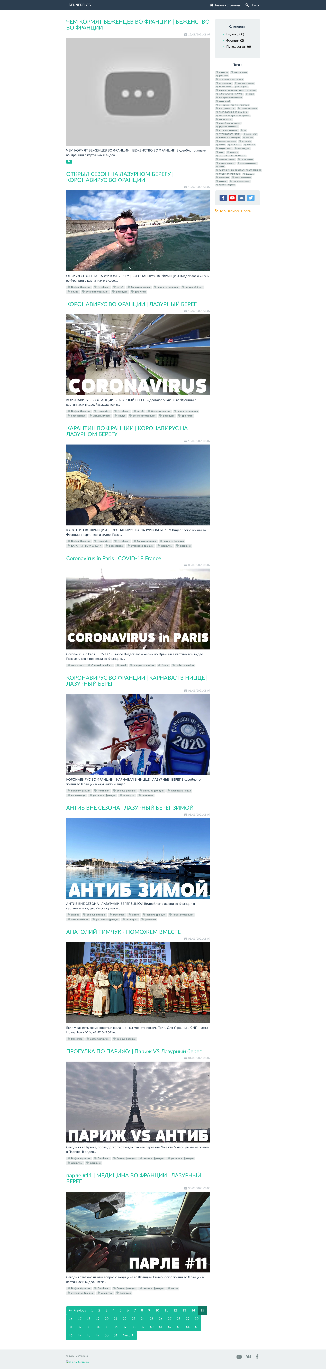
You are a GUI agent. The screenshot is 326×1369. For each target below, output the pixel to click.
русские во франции (97, 292)
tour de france (225, 87)
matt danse (236, 145)
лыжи (221, 167)
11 (166, 1310)
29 (187, 1318)
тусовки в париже (227, 185)
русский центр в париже (229, 123)
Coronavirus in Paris (102, 665)
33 (88, 1327)
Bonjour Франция (80, 287)
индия (251, 94)
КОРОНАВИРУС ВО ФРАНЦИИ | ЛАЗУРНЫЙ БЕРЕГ (131, 304)
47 (80, 1335)
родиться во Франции (228, 127)
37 (124, 1327)
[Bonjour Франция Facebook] (256, 1358)
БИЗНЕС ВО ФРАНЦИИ (229, 138)
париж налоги (246, 159)
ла (244, 130)
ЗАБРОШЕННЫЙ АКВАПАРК (232, 156)
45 (196, 1327)
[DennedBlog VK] (248, 1358)
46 (71, 1335)
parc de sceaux (225, 119)
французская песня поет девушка (234, 105)
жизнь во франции (167, 287)
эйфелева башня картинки (231, 79)
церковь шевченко (227, 141)
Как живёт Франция (228, 130)
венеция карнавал (248, 163)
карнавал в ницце (181, 791)
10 (157, 1310)
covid (123, 665)
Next (127, 1335)
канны (222, 145)
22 (124, 1318)
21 (115, 1318)
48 (88, 1335)
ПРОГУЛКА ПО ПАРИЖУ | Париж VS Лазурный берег (134, 1051)
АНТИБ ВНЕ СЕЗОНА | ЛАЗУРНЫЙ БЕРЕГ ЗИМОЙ (130, 808)
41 (160, 1327)
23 (133, 1318)
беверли (249, 174)
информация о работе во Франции (234, 116)
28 (178, 1318)
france (165, 665)
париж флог (251, 134)
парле (174, 1288)
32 (80, 1327)
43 (178, 1327)
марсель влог (225, 83)
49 (97, 1335)
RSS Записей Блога (235, 211)
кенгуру (223, 181)
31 (71, 1327)
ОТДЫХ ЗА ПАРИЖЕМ (229, 174)
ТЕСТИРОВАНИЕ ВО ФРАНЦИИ (233, 112)
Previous (79, 1310)
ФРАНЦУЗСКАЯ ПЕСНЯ (229, 134)
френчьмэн (224, 177)
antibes (75, 915)
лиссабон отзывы (227, 159)
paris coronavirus (184, 665)
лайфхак (251, 145)
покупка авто (225, 148)
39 (142, 1327)
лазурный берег (194, 287)
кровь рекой (224, 101)
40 (151, 1327)
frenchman (103, 287)
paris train (223, 76)
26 (160, 1318)
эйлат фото (242, 87)
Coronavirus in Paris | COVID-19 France (113, 558)
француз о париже (245, 83)
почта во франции (243, 177)
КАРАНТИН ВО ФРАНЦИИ (86, 546)
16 (71, 1318)
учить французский (240, 181)
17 (80, 1318)
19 (97, 1318)
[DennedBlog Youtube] (238, 1358)
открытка (223, 72)
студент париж (240, 72)
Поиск (255, 5)
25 (151, 1318)
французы (121, 292)
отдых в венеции (226, 163)
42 (169, 1327)
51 (115, 1335)
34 (97, 1327)
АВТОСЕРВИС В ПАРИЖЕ (231, 94)
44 (187, 1327)
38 (133, 1327)
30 (196, 1318)
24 (142, 1318)
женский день (243, 148)
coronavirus (104, 411)
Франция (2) (235, 40)
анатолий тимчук (100, 1039)
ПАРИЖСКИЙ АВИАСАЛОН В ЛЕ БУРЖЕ (237, 90)
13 (184, 1310)
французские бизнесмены (230, 98)
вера (221, 152)
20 (106, 1318)
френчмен (140, 292)
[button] (224, 198)
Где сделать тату (227, 108)
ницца (75, 292)
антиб (120, 287)
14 (193, 1310)
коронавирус (78, 416)
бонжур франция (140, 287)
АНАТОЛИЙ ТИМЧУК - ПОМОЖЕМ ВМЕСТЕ (123, 932)
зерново (249, 138)
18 (88, 1318)
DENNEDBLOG (80, 5)
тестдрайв (246, 141)
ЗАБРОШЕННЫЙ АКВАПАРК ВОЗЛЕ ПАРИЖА (240, 170)
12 (175, 1310)
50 (106, 1335)
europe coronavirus (143, 665)
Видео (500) (235, 34)
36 (115, 1327)
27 (169, 1318)
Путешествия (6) (238, 46)
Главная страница (227, 5)
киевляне (233, 152)
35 (106, 1327)
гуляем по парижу (248, 108)
